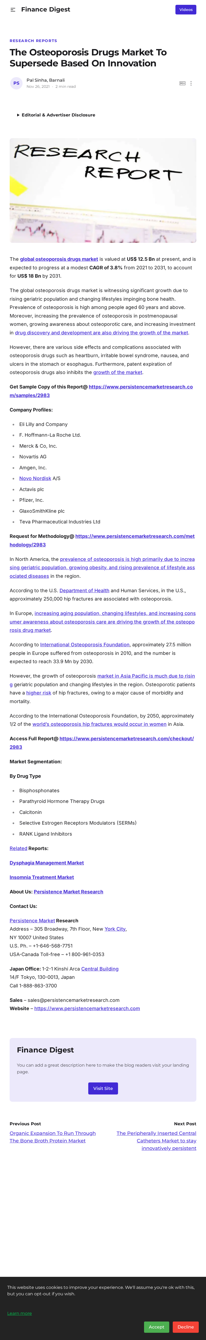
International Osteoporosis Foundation (85, 644)
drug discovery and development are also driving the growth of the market (101, 332)
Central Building (100, 969)
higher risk (38, 693)
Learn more (19, 1313)
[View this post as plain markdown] (182, 83)
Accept (156, 1327)
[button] (13, 10)
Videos (186, 9)
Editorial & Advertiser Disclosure (58, 115)
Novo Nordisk (35, 478)
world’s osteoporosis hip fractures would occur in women (99, 724)
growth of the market (117, 372)
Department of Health (84, 590)
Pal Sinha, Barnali (46, 80)
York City (115, 929)
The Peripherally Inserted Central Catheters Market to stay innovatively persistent (156, 1140)
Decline (186, 1327)
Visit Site (103, 1088)
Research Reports (33, 41)
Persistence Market (32, 920)
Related (18, 848)
